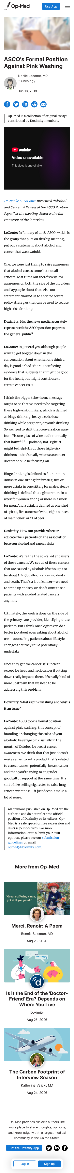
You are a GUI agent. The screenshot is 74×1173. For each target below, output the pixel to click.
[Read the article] (37, 899)
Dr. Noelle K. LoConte (20, 201)
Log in (25, 1164)
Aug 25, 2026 (25, 940)
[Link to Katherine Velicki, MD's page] (37, 1060)
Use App (51, 6)
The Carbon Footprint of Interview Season (37, 1074)
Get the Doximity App (24, 1148)
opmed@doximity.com (24, 847)
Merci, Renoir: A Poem (37, 926)
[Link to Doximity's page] (37, 982)
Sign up (49, 1164)
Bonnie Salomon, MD (37, 934)
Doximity (36, 1012)
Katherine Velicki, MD (37, 1085)
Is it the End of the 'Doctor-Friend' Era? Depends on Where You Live (37, 999)
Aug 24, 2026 (25, 1092)
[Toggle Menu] (67, 6)
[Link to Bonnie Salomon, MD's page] (37, 914)
